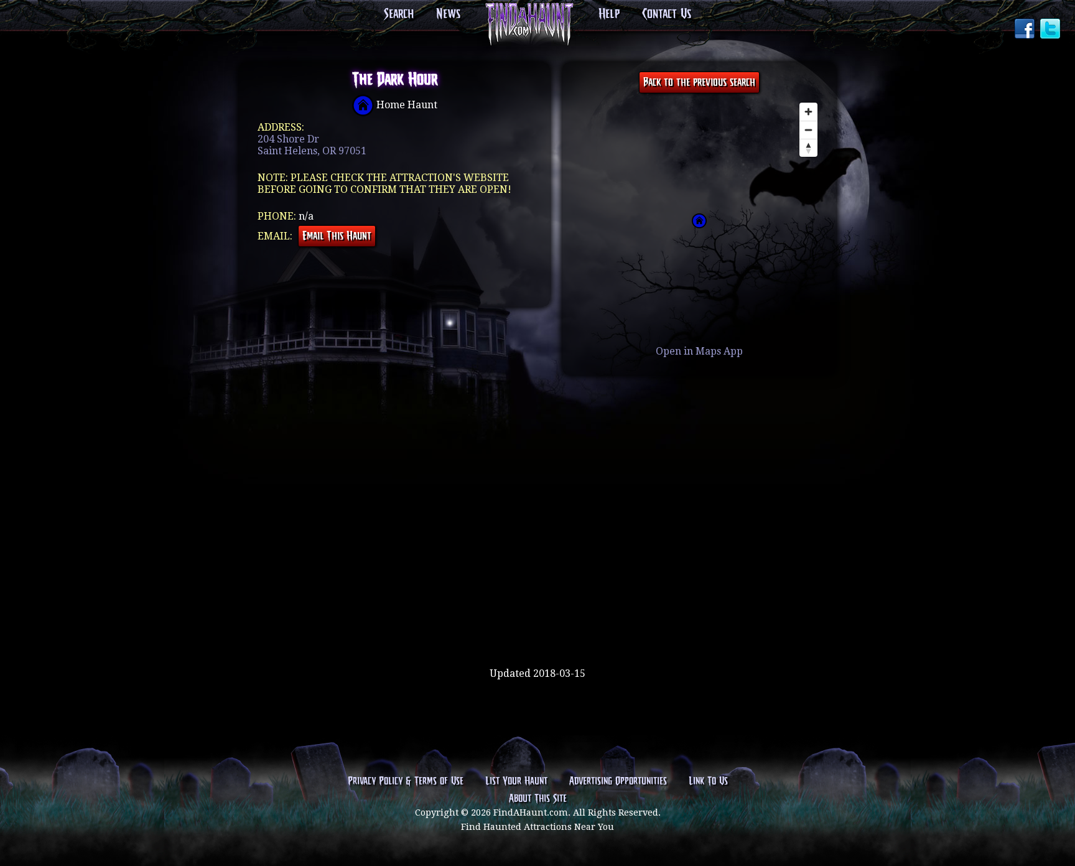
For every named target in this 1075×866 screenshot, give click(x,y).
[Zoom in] (808, 112)
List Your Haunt (516, 781)
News (448, 14)
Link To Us (708, 781)
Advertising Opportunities (618, 781)
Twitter (1051, 30)
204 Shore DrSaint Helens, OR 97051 (312, 145)
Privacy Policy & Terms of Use (405, 781)
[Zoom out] (808, 130)
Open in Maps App (699, 351)
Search (399, 14)
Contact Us (666, 14)
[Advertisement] (537, 627)
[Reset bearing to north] (808, 148)
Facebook (1026, 30)
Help (609, 14)
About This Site (538, 798)
